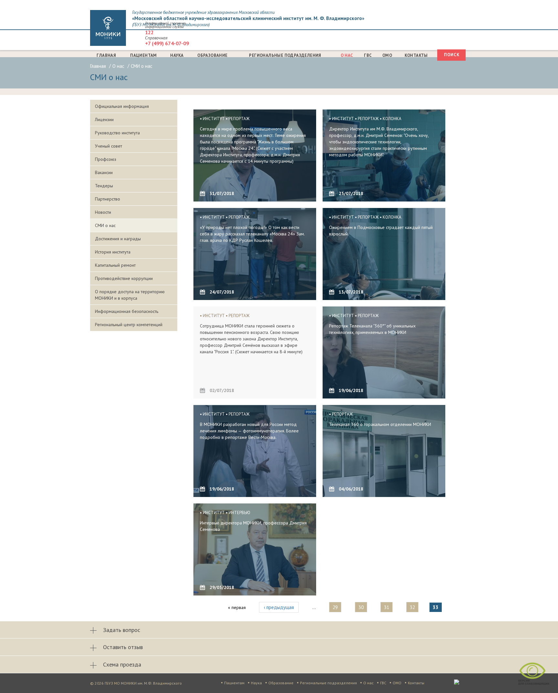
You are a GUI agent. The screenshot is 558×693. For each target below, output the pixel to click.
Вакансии (104, 172)
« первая (237, 607)
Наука (176, 55)
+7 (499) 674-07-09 (167, 43)
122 (149, 32)
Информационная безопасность (126, 311)
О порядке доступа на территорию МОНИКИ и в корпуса (130, 295)
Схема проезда (122, 664)
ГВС (368, 55)
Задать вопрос (121, 630)
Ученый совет (108, 146)
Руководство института (117, 133)
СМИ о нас (105, 225)
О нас (347, 55)
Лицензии (104, 119)
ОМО (387, 55)
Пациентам (143, 55)
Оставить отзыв (123, 647)
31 (386, 607)
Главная (106, 55)
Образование (212, 55)
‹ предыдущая (279, 607)
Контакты (416, 55)
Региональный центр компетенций (128, 324)
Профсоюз (105, 159)
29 (335, 607)
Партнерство (107, 199)
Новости (103, 212)
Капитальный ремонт (115, 265)
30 (361, 607)
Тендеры (104, 186)
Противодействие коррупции (124, 278)
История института (112, 252)
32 (412, 607)
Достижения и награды (118, 239)
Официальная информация (122, 106)
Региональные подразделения (285, 55)
